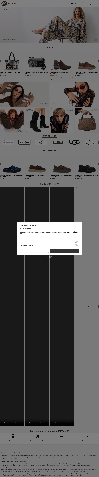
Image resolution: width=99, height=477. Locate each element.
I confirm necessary (34, 251)
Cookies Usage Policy (53, 230)
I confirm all (64, 251)
